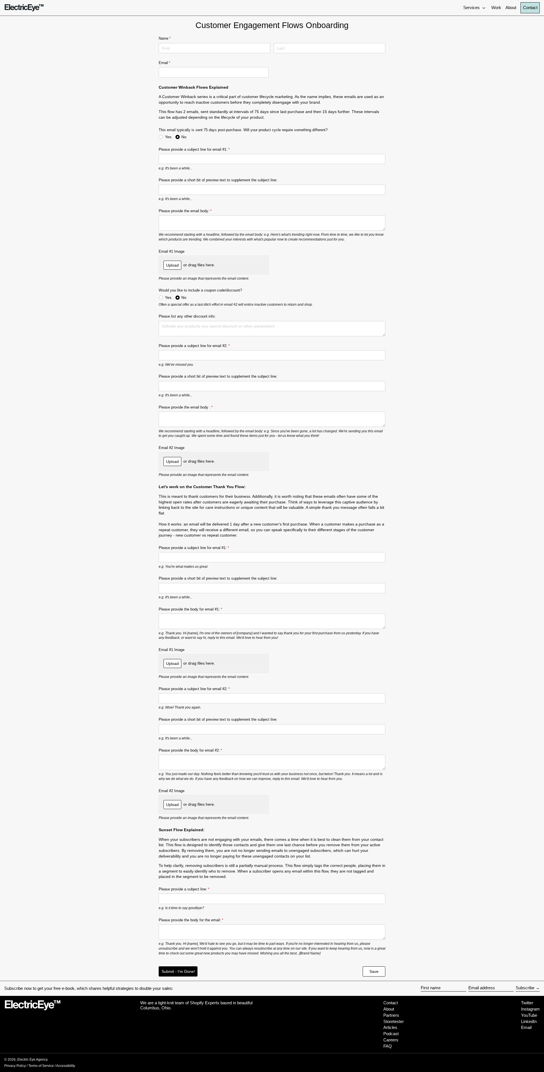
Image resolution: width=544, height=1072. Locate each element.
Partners (391, 1015)
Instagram (530, 1009)
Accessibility (65, 1066)
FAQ (387, 1046)
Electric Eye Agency (32, 1060)
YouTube (529, 1015)
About (388, 1009)
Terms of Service (41, 1066)
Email (526, 1027)
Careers (390, 1039)
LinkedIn (529, 1021)
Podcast (391, 1033)
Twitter (527, 1002)
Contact (530, 7)
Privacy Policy (15, 1066)
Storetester (393, 1021)
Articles (390, 1027)
